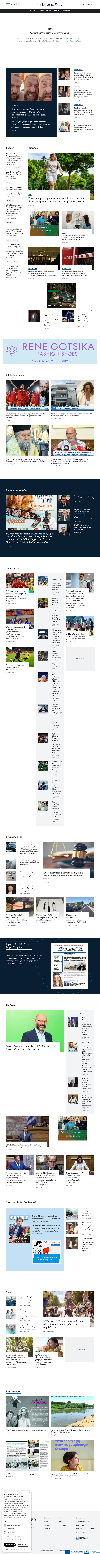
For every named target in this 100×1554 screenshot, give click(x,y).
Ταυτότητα (80, 1525)
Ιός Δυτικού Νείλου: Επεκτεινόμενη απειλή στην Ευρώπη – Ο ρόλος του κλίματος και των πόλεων (16, 1359)
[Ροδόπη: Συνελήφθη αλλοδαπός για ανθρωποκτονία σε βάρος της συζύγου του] (20, 907)
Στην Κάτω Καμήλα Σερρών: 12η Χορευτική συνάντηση (15, 174)
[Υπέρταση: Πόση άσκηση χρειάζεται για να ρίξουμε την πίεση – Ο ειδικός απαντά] (11, 1329)
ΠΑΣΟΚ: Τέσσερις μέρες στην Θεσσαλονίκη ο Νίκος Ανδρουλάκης (83, 527)
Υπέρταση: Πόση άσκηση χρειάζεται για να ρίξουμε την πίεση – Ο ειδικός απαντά (29, 1327)
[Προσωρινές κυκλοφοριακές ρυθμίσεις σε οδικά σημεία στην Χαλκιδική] (80, 907)
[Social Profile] (19, 1229)
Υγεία (75, 121)
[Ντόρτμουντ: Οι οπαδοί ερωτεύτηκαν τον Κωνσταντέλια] (20, 656)
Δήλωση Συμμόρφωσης (85, 1529)
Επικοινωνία (80, 1518)
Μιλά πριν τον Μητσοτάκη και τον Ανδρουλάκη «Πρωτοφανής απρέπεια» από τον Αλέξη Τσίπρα (87, 1026)
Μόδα (20, 1202)
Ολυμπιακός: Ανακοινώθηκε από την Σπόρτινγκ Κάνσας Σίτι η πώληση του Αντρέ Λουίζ (57, 636)
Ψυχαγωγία (66, 11)
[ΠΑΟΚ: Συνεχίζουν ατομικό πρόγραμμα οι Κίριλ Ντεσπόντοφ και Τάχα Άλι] (43, 785)
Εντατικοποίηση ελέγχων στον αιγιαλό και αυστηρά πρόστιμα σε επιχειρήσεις (30, 862)
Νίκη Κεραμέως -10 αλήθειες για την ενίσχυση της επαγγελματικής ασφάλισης (87, 1102)
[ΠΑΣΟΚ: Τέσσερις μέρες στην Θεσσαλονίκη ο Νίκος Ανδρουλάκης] (64, 530)
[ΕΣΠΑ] (82, 1552)
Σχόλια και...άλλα (16, 490)
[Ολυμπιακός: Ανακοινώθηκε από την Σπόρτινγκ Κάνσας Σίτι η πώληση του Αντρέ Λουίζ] (43, 634)
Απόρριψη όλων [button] (23, 1544)
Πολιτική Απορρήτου (47, 1550)
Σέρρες (41, 11)
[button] (16, 1549)
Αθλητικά (89, 311)
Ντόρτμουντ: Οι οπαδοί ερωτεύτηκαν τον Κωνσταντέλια (16, 667)
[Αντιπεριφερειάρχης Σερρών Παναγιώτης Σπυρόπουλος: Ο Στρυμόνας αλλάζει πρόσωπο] (72, 1412)
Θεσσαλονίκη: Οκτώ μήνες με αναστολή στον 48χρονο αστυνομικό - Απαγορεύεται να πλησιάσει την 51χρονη (42, 273)
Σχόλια (48, 11)
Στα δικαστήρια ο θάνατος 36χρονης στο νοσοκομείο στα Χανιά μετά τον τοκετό (63, 876)
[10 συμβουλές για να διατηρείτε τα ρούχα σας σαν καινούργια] (72, 1214)
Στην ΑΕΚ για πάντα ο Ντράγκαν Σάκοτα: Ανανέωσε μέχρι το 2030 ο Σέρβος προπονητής (85, 319)
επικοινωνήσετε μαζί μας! (72, 41)
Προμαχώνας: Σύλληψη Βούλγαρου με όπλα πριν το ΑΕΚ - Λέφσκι (46, 917)
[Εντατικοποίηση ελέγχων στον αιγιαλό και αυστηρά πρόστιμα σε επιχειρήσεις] (11, 864)
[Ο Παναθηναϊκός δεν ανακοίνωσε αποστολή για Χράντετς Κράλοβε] (43, 581)
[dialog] (16, 1521)
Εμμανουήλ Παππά (12, 240)
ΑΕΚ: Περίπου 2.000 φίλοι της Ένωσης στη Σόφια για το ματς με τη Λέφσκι (56, 658)
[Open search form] (19, 4)
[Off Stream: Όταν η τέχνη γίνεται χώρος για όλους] (27, 1455)
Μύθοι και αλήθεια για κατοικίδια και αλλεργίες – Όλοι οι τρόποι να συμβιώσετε (63, 1324)
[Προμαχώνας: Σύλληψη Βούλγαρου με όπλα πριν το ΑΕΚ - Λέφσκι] (50, 907)
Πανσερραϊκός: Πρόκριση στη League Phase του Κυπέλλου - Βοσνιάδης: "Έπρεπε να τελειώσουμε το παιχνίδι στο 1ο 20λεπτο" (26, 415)
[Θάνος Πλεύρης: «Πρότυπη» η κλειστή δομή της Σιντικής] (64, 501)
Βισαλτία (9, 200)
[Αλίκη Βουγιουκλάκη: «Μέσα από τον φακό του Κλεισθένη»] (27, 1412)
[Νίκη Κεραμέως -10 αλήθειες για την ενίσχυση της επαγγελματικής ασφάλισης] (73, 1099)
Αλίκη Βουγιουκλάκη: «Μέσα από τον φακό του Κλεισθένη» (26, 1430)
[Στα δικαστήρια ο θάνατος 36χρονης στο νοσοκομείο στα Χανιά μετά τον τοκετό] (68, 860)
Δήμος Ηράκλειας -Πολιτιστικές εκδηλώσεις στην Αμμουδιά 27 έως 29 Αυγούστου (13, 271)
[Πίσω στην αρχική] (49, 4)
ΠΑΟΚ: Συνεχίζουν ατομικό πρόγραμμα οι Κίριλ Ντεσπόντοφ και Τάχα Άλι (56, 787)
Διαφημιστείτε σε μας (84, 1521)
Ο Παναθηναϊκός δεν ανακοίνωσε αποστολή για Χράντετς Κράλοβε (57, 583)
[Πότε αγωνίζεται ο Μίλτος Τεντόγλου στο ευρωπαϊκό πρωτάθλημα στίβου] (43, 806)
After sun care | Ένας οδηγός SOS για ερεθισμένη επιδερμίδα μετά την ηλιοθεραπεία (88, 1227)
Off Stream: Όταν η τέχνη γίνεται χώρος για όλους (22, 1474)
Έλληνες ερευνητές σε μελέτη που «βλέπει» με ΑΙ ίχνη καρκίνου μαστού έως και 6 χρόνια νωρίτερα (74, 237)
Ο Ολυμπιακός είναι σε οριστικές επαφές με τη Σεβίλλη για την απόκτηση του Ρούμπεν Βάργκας (16, 596)
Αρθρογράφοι (81, 1532)
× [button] (29, 1493)
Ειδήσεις (33, 11)
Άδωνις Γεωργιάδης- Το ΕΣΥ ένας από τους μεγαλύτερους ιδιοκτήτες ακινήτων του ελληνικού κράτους (16, 1177)
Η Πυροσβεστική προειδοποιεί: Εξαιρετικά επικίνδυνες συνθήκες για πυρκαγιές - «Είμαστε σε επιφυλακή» (74, 273)
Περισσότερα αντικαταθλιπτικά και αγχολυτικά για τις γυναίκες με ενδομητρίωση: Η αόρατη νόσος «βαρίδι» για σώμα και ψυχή (30, 1314)
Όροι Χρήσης (62, 1550)
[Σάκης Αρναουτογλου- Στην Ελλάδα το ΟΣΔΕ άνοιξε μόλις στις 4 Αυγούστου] (35, 1031)
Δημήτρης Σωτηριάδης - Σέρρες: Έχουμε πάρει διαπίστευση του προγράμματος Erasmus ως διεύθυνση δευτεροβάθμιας (83, 514)
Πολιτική (56, 11)
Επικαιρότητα (78, 69)
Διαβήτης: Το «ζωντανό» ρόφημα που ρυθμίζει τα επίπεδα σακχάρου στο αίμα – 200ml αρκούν (45, 1359)
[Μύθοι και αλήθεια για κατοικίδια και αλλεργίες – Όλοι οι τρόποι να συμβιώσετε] (68, 1309)
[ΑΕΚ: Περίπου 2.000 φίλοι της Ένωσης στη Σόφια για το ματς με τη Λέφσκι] (43, 655)
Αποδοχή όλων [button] (10, 1544)
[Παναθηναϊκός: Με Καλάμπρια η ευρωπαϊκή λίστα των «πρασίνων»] (43, 765)
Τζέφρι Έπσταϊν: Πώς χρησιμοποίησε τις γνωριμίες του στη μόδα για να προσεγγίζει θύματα (88, 1244)
